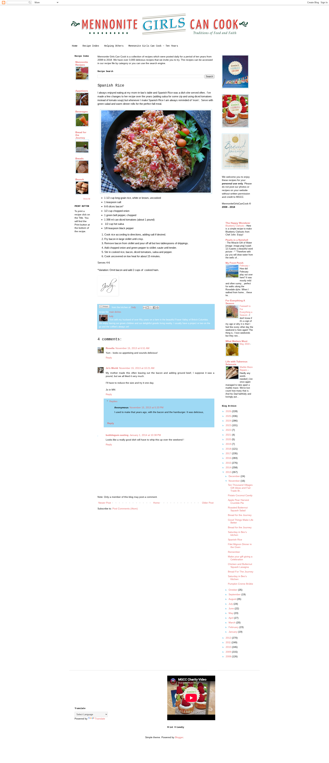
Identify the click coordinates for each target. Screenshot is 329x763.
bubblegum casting (117, 435)
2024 (229, 420)
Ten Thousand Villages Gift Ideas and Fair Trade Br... (240, 488)
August (233, 599)
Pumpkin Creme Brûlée (240, 583)
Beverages (81, 111)
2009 (229, 651)
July (231, 603)
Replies (113, 401)
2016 (229, 458)
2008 (229, 656)
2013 (229, 472)
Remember (234, 552)
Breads (79, 158)
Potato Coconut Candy (240, 495)
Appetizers (81, 90)
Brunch (79, 179)
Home (74, 46)
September (235, 594)
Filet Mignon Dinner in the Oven (240, 545)
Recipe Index (91, 46)
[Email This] (144, 307)
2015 (229, 462)
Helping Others (113, 46)
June (232, 608)
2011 (228, 642)
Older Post (208, 502)
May (231, 613)
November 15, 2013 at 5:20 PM (146, 407)
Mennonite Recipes (81, 63)
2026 (229, 411)
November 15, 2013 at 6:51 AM (132, 348)
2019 (229, 444)
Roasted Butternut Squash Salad (238, 509)
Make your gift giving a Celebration (240, 558)
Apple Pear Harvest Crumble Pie (238, 501)
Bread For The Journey (240, 571)
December (235, 476)
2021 (229, 434)
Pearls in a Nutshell (237, 240)
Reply (109, 357)
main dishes (115, 312)
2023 (229, 425)
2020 (229, 439)
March (232, 622)
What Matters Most (236, 341)
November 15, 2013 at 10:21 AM (136, 368)
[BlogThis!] (147, 307)
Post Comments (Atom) (125, 508)
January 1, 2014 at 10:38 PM (145, 435)
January (233, 631)
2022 (229, 430)
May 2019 (245, 344)
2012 (229, 637)
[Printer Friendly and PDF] (104, 307)
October (233, 589)
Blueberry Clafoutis (235, 225)
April (231, 617)
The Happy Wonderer (238, 223)
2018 (229, 448)
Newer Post (104, 502)
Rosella (110, 348)
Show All (86, 199)
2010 (229, 647)
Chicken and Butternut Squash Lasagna (240, 565)
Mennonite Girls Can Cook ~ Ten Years (153, 46)
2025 (229, 416)
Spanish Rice (235, 539)
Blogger (179, 737)
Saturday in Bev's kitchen (237, 533)
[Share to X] (151, 307)
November (235, 480)
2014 (229, 467)
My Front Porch (234, 262)
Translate (100, 718)
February (244, 265)
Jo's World (112, 368)
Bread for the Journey (240, 515)
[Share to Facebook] (154, 307)
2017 (229, 453)
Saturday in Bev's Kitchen (237, 578)
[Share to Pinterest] (157, 307)
